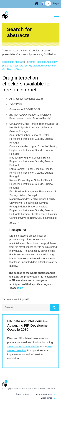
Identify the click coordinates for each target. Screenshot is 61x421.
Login (56, 3)
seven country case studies (23, 346)
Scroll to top (47, 398)
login (20, 288)
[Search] (54, 307)
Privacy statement (44, 394)
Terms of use (22, 394)
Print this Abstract (35, 62)
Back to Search (15, 69)
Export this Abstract (13, 62)
